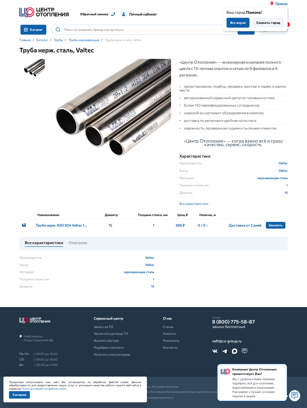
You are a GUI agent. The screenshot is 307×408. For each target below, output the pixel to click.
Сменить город (268, 23)
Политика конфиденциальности (153, 397)
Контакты (170, 347)
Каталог (42, 40)
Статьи (168, 327)
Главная (25, 40)
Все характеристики (193, 203)
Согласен (19, 395)
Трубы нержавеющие (84, 40)
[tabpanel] (110, 120)
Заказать (276, 225)
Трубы (58, 40)
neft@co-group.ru (227, 341)
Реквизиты (171, 340)
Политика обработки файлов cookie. (44, 388)
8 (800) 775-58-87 (233, 322)
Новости (169, 333)
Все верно (238, 23)
